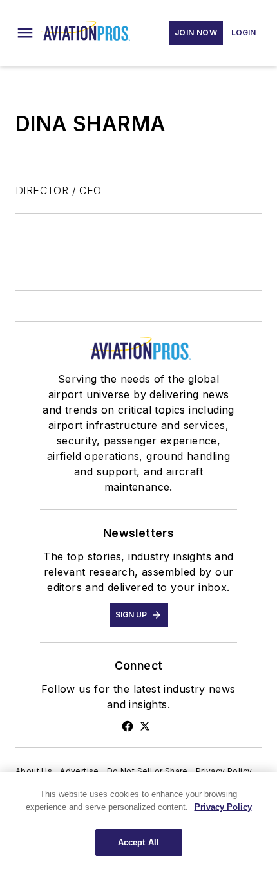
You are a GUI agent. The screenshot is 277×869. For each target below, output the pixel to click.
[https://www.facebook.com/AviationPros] (127, 726)
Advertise (79, 771)
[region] (138, 820)
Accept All (138, 842)
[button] (25, 32)
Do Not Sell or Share (147, 771)
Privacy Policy (224, 771)
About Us (33, 771)
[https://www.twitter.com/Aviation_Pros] (144, 726)
